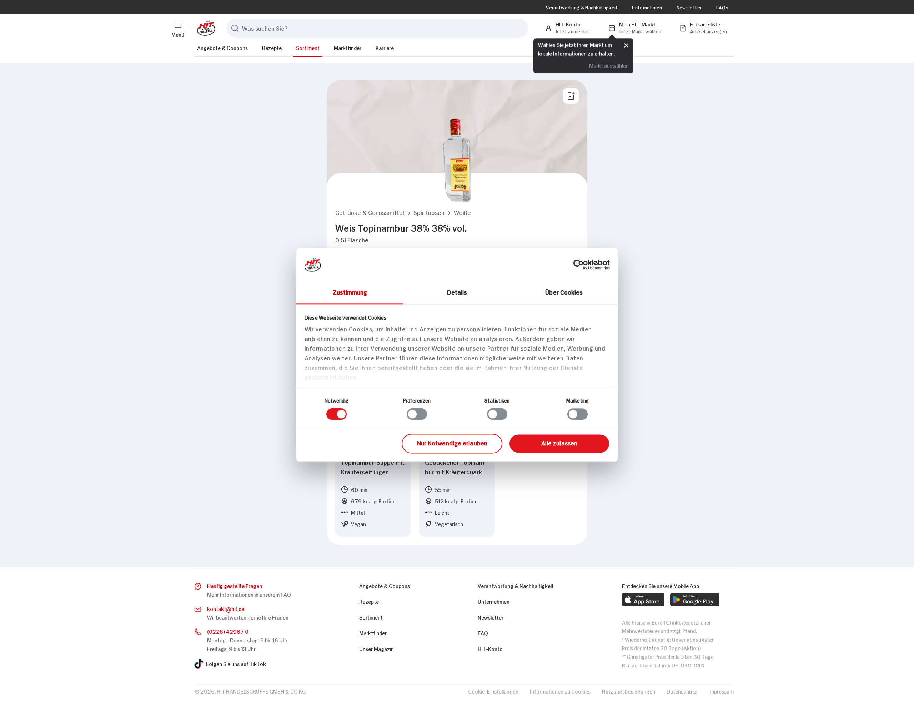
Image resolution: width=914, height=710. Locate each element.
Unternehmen (647, 7)
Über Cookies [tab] (564, 292)
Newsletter (689, 7)
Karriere (385, 47)
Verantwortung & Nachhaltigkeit (582, 7)
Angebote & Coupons (222, 47)
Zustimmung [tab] (350, 292)
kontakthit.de (225, 608)
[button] (369, 212)
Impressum (721, 690)
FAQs (722, 7)
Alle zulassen (559, 443)
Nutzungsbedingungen (628, 690)
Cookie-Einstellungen (493, 690)
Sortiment (308, 47)
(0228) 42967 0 (227, 631)
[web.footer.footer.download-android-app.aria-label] (694, 599)
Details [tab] (457, 292)
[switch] (417, 414)
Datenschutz (682, 690)
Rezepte (272, 47)
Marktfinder (347, 47)
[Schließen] (626, 45)
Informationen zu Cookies (560, 690)
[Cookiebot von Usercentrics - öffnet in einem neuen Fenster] (578, 264)
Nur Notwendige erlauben (452, 443)
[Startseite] (204, 28)
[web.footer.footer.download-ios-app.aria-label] (643, 599)
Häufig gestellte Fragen (234, 585)
